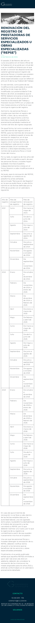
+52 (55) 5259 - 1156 (17, 598)
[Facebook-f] (13, 615)
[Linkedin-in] (21, 615)
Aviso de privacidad (18, 619)
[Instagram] (17, 615)
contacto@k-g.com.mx (17, 601)
